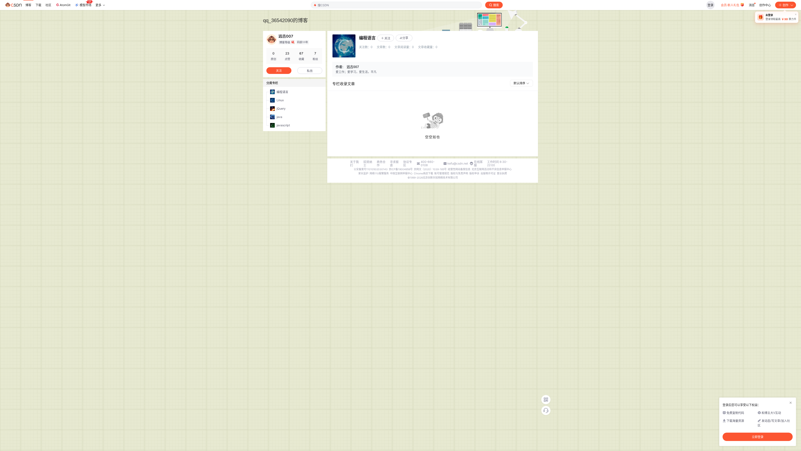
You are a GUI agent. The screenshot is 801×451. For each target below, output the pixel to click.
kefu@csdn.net (457, 163)
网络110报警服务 (379, 173)
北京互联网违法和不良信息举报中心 (492, 169)
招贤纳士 (367, 163)
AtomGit (65, 5)
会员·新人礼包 (730, 5)
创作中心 (765, 5)
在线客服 (478, 163)
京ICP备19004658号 (401, 169)
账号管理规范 (441, 173)
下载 (38, 5)
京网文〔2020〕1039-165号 (430, 169)
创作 (785, 5)
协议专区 (407, 163)
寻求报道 (394, 163)
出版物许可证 (488, 173)
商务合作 (381, 163)
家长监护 (363, 173)
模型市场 (85, 5)
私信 (310, 70)
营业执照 (502, 173)
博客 (28, 5)
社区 (48, 5)
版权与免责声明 (459, 173)
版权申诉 (474, 173)
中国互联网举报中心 (401, 173)
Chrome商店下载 (423, 173)
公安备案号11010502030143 (371, 169)
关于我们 (354, 163)
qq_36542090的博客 (285, 20)
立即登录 (757, 436)
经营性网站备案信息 (459, 169)
